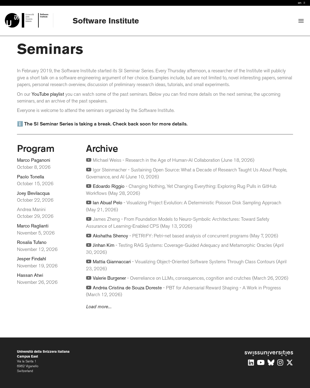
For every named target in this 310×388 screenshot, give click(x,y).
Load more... (99, 307)
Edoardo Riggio (108, 186)
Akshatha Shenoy (110, 236)
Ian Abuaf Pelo (107, 203)
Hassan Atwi (30, 275)
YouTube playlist (47, 94)
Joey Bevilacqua (33, 193)
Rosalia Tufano (31, 243)
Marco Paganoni (33, 160)
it (304, 3)
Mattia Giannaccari (112, 262)
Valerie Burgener (109, 278)
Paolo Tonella (30, 177)
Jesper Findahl (31, 259)
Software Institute (106, 21)
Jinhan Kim (103, 245)
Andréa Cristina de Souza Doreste (127, 288)
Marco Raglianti (32, 226)
